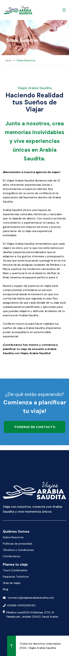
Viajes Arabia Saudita (42, 648)
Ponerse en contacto (34, 427)
